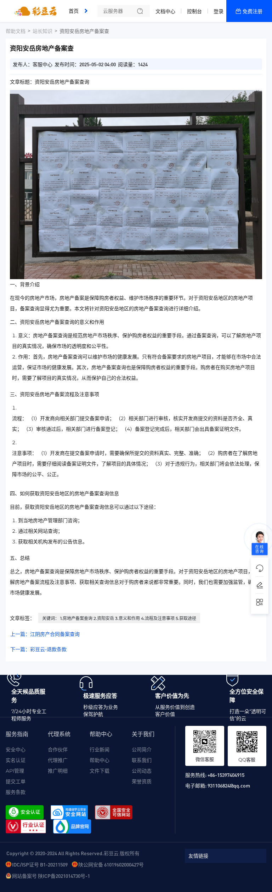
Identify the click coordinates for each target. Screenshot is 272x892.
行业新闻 (99, 749)
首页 (74, 11)
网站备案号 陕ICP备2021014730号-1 (51, 876)
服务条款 (16, 792)
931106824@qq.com (229, 785)
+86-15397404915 (226, 775)
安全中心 (16, 749)
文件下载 (99, 771)
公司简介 (142, 749)
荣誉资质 (142, 781)
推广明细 (58, 771)
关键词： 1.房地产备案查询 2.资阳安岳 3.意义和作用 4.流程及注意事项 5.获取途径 (119, 618)
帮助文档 (16, 31)
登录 (218, 11)
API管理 (15, 771)
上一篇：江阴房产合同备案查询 (45, 634)
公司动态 (142, 771)
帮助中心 (99, 760)
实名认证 (16, 760)
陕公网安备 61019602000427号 (111, 864)
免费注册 (252, 11)
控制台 (194, 11)
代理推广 (58, 760)
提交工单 (16, 781)
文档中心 (165, 11)
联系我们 (142, 760)
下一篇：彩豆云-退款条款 (38, 649)
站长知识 (42, 31)
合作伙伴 (58, 749)
